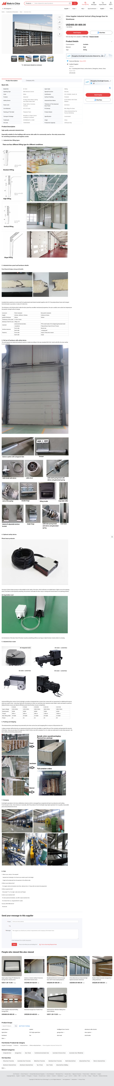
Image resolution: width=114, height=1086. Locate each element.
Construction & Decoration (12, 12)
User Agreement (66, 1079)
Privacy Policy (82, 1079)
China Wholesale (50, 1074)
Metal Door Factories (39, 1061)
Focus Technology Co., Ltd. (46, 1079)
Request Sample (94, 36)
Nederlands (60, 1075)
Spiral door (4, 1032)
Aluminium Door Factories (55, 1061)
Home (3, 12)
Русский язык (42, 1075)
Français (35, 1075)
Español (23, 1075)
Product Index (86, 1074)
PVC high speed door (34, 1032)
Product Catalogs (25, 1026)
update (31, 1029)
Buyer (74, 8)
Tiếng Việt (95, 1075)
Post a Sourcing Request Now (48, 944)
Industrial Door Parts (84, 1061)
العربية (66, 1075)
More (3, 1068)
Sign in (110, 4)
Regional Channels (77, 1074)
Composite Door (7, 1053)
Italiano (48, 1075)
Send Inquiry (77, 32)
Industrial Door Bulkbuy (62, 1065)
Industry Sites (68, 1074)
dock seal (59, 1035)
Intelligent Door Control (63, 1029)
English (18, 1075)
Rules (111, 8)
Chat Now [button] (102, 32)
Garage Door (18, 1053)
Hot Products (16, 1074)
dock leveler (88, 1035)
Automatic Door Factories (24, 1061)
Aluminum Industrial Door (9, 1065)
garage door (60, 1032)
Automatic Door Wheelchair (76, 1053)
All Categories (7, 8)
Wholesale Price (59, 1074)
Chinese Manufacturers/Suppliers (37, 1074)
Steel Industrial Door (70, 1061)
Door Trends (49, 1065)
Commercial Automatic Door (41, 1053)
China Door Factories (8, 1061)
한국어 (70, 1075)
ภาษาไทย (84, 1075)
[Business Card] (110, 88)
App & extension (92, 8)
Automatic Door (27, 12)
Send (14, 944)
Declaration (74, 1079)
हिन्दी (79, 1075)
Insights (99, 1074)
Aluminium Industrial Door (26, 1065)
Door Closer (28, 1053)
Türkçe (89, 1075)
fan (30, 1035)
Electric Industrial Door (99, 1061)
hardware (4, 1035)
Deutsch (54, 1075)
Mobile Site (93, 1074)
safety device (5, 1029)
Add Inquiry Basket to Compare (33, 65)
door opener (88, 1032)
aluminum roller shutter (91, 1029)
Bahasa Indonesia (103, 1075)
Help (82, 8)
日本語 (75, 1075)
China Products (24, 1074)
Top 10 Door (40, 1065)
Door (21, 12)
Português (29, 1075)
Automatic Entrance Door (59, 1053)
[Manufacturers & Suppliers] (11, 3)
